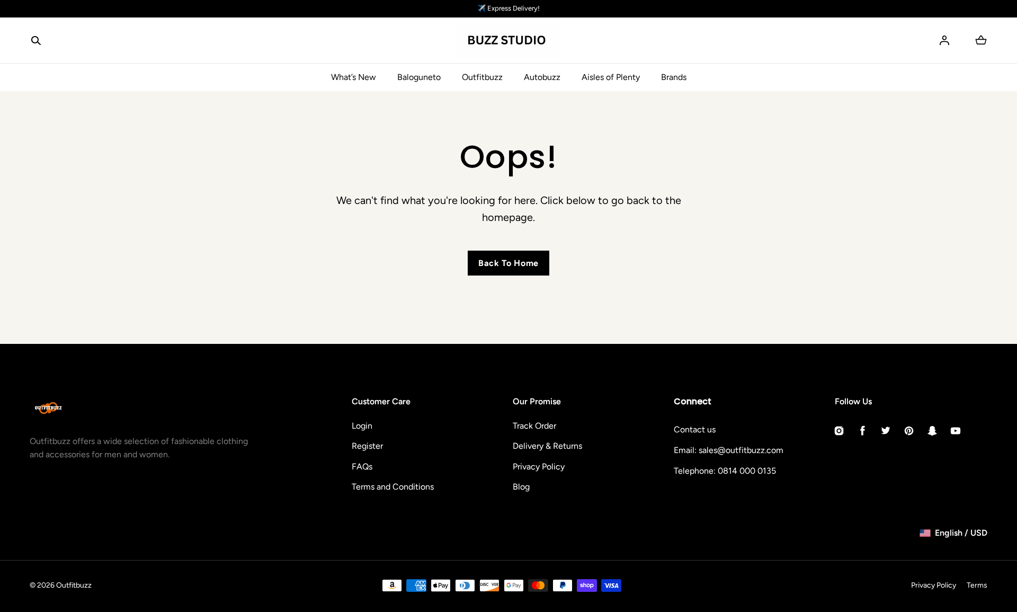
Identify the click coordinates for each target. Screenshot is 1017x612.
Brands (673, 77)
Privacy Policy (539, 467)
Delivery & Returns (547, 446)
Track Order (534, 426)
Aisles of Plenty (611, 77)
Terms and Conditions (393, 487)
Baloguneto (419, 77)
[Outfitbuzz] (508, 40)
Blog (521, 487)
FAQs (362, 467)
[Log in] (944, 40)
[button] (36, 40)
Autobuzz (542, 77)
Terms (977, 585)
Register (367, 446)
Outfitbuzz (482, 77)
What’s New (353, 77)
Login (362, 426)
